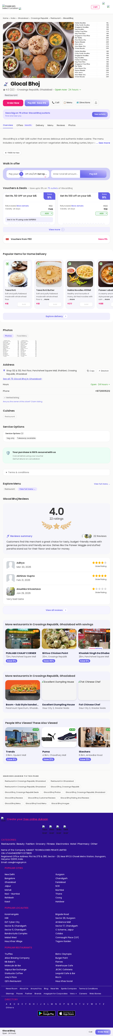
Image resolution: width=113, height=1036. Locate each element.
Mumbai (59, 890)
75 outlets (53, 188)
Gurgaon (59, 874)
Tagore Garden (63, 941)
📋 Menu (67, 102)
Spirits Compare (69, 988)
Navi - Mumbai (12, 893)
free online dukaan (35, 819)
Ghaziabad (23, 18)
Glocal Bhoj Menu (13, 803)
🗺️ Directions (83, 102)
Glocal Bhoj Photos (52, 792)
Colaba (59, 933)
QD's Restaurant (13, 981)
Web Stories (95, 993)
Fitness (51, 843)
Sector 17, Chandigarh (66, 926)
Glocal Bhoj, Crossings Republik (65, 786)
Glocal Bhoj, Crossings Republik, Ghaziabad (85, 792)
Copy (92, 371)
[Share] (96, 103)
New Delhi (10, 874)
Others (10, 1007)
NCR (57, 886)
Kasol (7, 901)
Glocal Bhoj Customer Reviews (41, 798)
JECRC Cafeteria (63, 969)
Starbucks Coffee (14, 973)
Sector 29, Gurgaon (65, 918)
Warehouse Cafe (64, 965)
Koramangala (12, 914)
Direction (105, 371)
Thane (58, 893)
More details (23, 206)
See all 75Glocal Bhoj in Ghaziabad (22, 378)
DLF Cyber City (12, 922)
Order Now (13, 102)
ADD (48, 213)
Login (95, 7)
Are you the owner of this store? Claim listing (22, 401)
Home (5, 18)
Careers (83, 993)
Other (94, 843)
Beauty (20, 843)
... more (46, 299)
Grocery (40, 843)
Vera (72, 993)
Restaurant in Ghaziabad (62, 781)
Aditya (20, 563)
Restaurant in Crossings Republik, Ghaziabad (25, 781)
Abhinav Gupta (25, 576)
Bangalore (10, 878)
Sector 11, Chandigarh (15, 929)
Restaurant (56, 18)
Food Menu (22, 336)
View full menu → (102, 484)
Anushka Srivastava (28, 589)
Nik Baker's (10, 961)
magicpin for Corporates (56, 993)
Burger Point (61, 958)
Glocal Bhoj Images (60, 803)
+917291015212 (102, 391)
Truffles (9, 954)
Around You (36, 988)
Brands (38, 993)
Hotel (73, 843)
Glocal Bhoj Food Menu (36, 803)
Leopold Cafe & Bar (65, 973)
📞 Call (55, 102)
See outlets (99, 114)
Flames (59, 961)
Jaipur (8, 886)
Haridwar (59, 901)
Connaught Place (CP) (67, 937)
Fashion (30, 843)
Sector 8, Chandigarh (15, 926)
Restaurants (8, 843)
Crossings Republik (39, 18)
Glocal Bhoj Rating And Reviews (74, 798)
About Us (24, 988)
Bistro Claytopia (63, 954)
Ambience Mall (63, 922)
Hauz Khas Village (13, 941)
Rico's (58, 977)
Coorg (58, 897)
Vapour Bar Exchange (15, 969)
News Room (11, 988)
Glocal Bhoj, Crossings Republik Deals (22, 792)
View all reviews (54, 610)
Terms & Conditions (88, 988)
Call (90, 1032)
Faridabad (60, 882)
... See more (103, 143)
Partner (28, 993)
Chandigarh (61, 878)
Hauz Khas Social (64, 981)
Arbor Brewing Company (17, 958)
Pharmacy (83, 843)
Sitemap (10, 993)
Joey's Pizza (11, 977)
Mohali (8, 890)
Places (19, 993)
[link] (17, 284)
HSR (6, 918)
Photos (8, 336)
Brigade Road (62, 914)
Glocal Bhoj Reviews (14, 798)
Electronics (62, 843)
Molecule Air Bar (13, 965)
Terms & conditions (18, 472)
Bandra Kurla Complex (16, 933)
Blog (46, 988)
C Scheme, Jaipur (64, 929)
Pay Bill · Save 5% (37, 102)
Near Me (55, 988)
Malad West (11, 937)
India (13, 18)
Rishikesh (9, 897)
